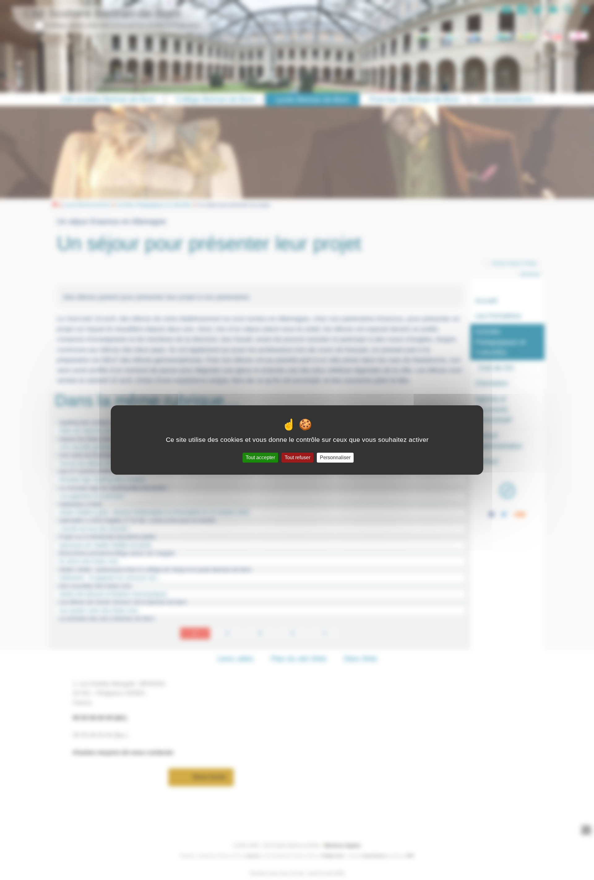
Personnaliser (335, 457)
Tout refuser (297, 457)
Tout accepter (260, 457)
